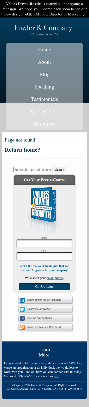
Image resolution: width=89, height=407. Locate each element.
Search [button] (59, 169)
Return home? (22, 149)
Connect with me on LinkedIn (44, 299)
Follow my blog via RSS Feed (44, 327)
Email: (44, 250)
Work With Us (44, 111)
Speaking (44, 86)
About (44, 61)
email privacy (55, 278)
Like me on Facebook (39, 318)
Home (44, 49)
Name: (44, 237)
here (56, 376)
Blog (44, 74)
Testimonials (44, 98)
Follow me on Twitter (39, 309)
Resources (44, 123)
